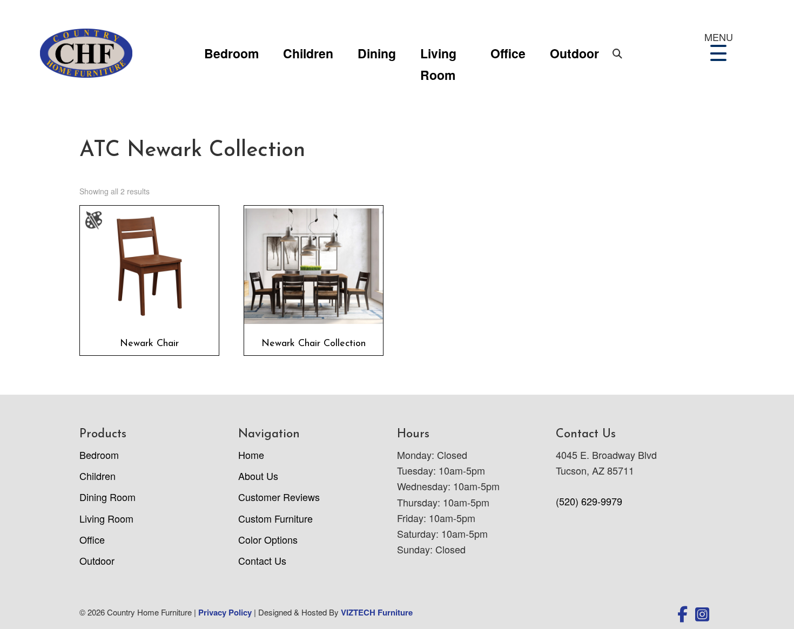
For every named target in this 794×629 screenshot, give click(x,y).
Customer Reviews (279, 497)
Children (308, 53)
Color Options (268, 539)
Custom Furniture (275, 518)
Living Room (438, 54)
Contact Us (262, 560)
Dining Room (107, 497)
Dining (377, 53)
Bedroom (231, 53)
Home (251, 455)
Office (508, 53)
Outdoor (574, 53)
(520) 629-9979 (589, 501)
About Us (258, 476)
